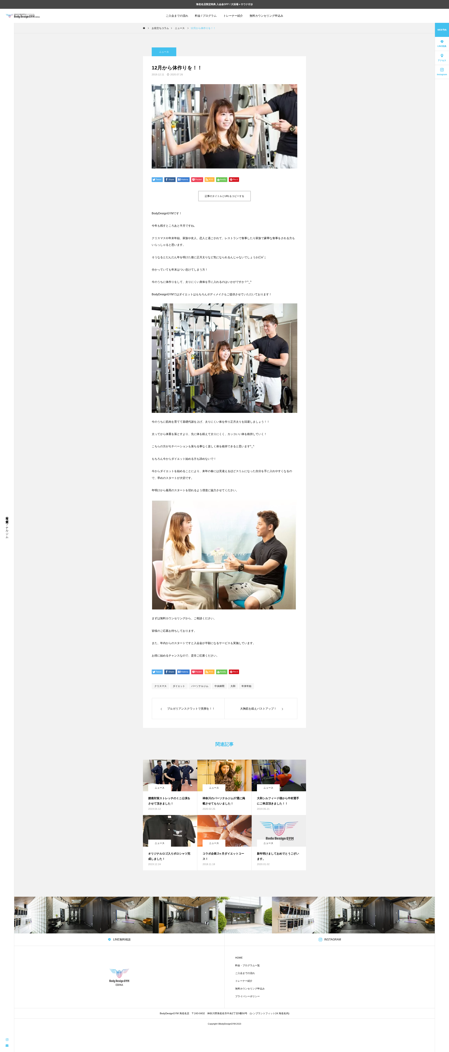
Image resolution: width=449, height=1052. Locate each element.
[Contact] (7, 1045)
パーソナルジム (199, 686)
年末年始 (246, 686)
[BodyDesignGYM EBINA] (23, 16)
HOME (239, 957)
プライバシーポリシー (247, 996)
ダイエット (179, 686)
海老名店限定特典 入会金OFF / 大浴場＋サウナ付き (224, 4)
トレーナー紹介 (233, 15)
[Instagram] (7, 1039)
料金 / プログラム (206, 15)
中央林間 (219, 686)
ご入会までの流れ (177, 15)
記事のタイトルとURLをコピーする (224, 196)
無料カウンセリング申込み (266, 15)
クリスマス (160, 686)
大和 (232, 686)
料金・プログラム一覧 (247, 965)
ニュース (164, 51)
